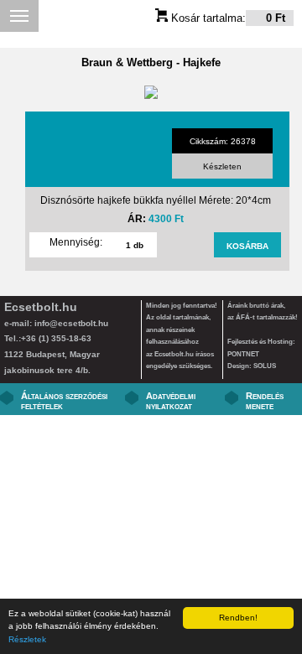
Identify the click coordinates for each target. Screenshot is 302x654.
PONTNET (243, 354)
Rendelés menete (265, 401)
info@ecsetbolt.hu (71, 323)
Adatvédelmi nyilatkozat (170, 401)
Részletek (27, 639)
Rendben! (238, 617)
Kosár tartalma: (226, 18)
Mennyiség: (75, 242)
